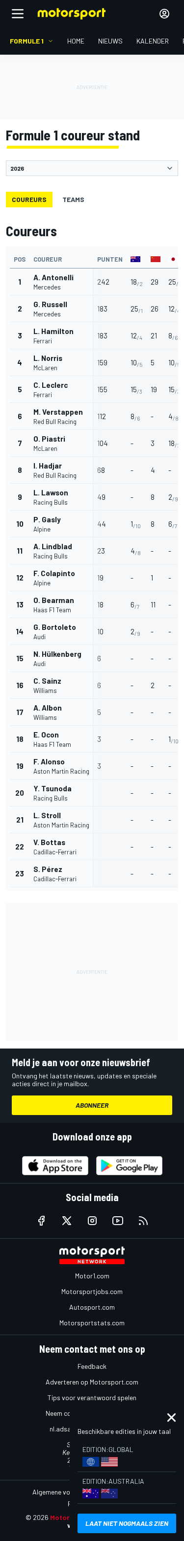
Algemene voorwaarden (67, 1492)
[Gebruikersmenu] (164, 13)
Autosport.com (92, 1307)
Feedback (92, 1366)
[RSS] (143, 1220)
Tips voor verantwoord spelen (92, 1397)
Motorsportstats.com (92, 1322)
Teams (73, 199)
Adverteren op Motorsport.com (92, 1382)
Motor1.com (92, 1276)
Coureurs (29, 199)
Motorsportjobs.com (92, 1291)
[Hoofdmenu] (18, 14)
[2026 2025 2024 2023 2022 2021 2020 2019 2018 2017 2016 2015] (92, 168)
